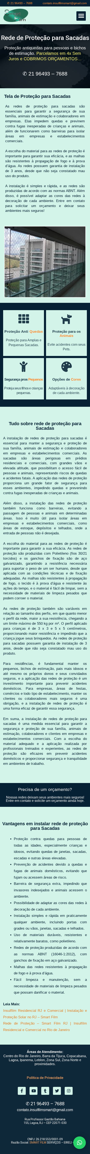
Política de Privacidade (45, 1078)
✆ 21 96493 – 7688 (19, 3)
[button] (81, 16)
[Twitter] (57, 1091)
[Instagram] (69, 1091)
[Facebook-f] (22, 1091)
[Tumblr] (45, 1091)
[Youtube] (33, 1091)
